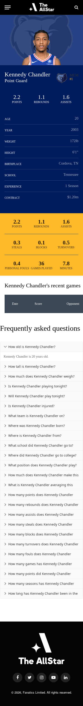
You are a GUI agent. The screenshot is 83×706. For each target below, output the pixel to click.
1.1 (41, 97)
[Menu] (8, 7)
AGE (7, 119)
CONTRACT (12, 197)
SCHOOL (10, 175)
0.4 (16, 263)
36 (41, 263)
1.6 (65, 97)
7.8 (66, 263)
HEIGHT (10, 152)
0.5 (66, 243)
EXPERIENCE (13, 186)
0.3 (16, 243)
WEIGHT (10, 141)
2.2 (16, 97)
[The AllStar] (41, 7)
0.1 (41, 243)
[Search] (76, 7)
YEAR (8, 130)
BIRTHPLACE (13, 164)
